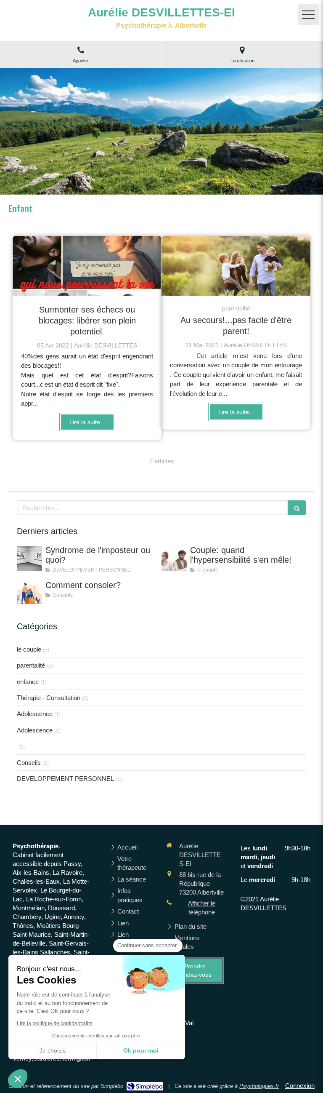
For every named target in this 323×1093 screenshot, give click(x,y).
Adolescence (35, 713)
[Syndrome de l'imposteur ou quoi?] (29, 558)
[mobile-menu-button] (308, 14)
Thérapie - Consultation (48, 697)
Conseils (29, 762)
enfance (28, 681)
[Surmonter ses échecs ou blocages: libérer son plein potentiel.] (87, 266)
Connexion (300, 1085)
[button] (18, 1079)
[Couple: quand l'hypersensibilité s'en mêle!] (174, 558)
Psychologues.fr (259, 1086)
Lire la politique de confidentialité (55, 1023)
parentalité (31, 665)
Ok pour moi (141, 1050)
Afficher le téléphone (201, 908)
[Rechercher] (297, 507)
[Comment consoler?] (29, 593)
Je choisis (53, 1050)
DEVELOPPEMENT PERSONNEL (65, 778)
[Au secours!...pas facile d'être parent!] (236, 266)
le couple (29, 649)
